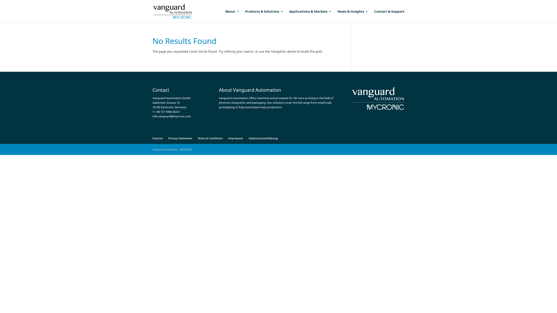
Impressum (235, 138)
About (230, 11)
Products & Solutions (262, 11)
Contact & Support (389, 11)
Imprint (158, 138)
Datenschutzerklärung (263, 138)
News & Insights (350, 11)
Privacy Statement (180, 138)
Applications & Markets (308, 11)
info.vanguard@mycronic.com (172, 116)
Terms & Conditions (210, 138)
